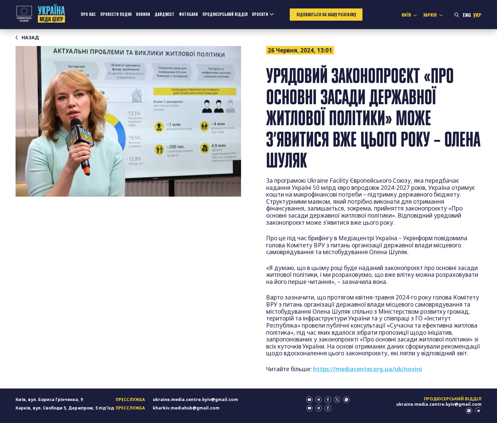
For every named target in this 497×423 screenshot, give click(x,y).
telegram (318, 399)
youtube (309, 399)
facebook (328, 399)
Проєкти (260, 14)
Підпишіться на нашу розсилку (326, 14)
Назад (30, 38)
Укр (477, 14)
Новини (143, 14)
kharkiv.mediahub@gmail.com (186, 408)
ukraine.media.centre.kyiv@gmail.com (195, 399)
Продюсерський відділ (225, 14)
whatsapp (346, 399)
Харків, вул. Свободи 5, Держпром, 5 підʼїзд (65, 408)
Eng (467, 14)
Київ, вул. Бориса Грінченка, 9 (49, 399)
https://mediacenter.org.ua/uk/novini (367, 369)
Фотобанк (188, 14)
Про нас (88, 14)
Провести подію (116, 14)
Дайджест (164, 14)
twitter (337, 399)
